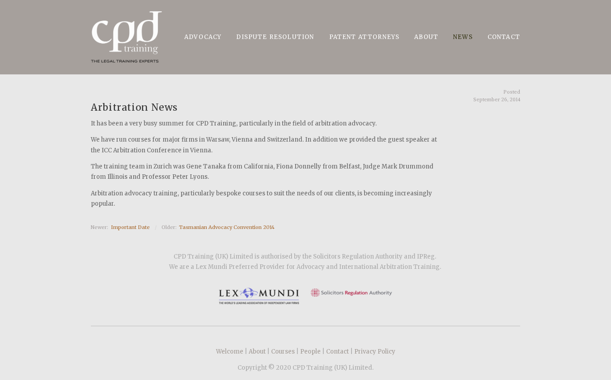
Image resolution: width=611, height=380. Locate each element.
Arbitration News (134, 107)
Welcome (229, 351)
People (310, 351)
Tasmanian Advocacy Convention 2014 (227, 227)
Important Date (130, 227)
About (257, 351)
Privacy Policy (374, 351)
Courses (283, 351)
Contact (337, 351)
